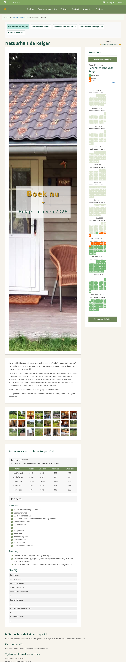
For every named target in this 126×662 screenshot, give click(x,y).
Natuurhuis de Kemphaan (91, 26)
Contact (99, 9)
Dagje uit (75, 9)
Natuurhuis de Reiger (18, 26)
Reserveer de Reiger (103, 59)
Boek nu (43, 193)
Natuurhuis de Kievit (41, 26)
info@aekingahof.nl (115, 2)
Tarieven (64, 9)
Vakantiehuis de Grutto (65, 26)
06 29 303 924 (14, 2)
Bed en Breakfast (16, 32)
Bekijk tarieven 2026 (43, 212)
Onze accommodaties (47, 9)
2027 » (114, 83)
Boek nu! (30, 9)
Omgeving (87, 9)
